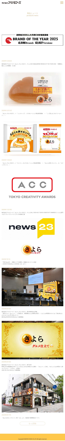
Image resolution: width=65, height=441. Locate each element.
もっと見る (32, 423)
